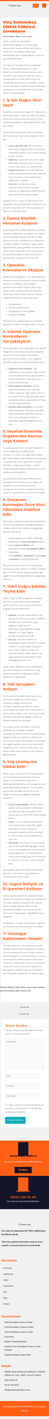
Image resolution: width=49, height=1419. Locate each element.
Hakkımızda (8, 1274)
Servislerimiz (8, 1286)
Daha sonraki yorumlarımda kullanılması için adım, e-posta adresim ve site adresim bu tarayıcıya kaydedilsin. (24, 1108)
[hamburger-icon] (36, 6)
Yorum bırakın (8, 36)
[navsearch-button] (44, 5)
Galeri (5, 1280)
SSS (5, 1292)
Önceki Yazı (24, 1007)
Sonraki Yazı (24, 1014)
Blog (18, 36)
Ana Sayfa (7, 1268)
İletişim (6, 1304)
